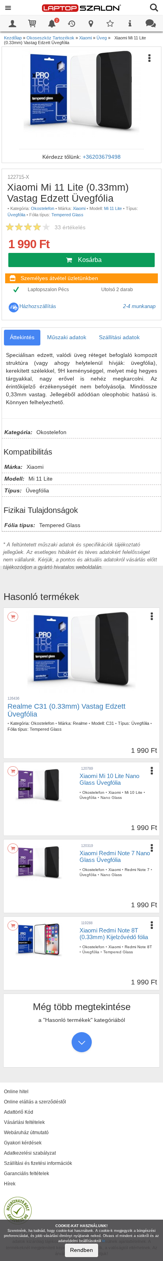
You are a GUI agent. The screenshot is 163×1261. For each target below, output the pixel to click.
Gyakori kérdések (23, 1143)
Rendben (81, 1250)
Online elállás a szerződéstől (35, 1102)
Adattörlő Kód (18, 1112)
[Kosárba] (13, 617)
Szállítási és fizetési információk (38, 1163)
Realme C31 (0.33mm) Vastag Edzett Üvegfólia (66, 710)
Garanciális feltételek (26, 1173)
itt (103, 1241)
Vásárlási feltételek (24, 1122)
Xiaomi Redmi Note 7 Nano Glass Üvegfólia (115, 856)
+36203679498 (102, 157)
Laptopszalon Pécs (48, 289)
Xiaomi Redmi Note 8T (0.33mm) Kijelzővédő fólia (114, 933)
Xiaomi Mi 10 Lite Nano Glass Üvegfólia (109, 779)
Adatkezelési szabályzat (30, 1153)
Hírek (9, 1184)
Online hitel (16, 1091)
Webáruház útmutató (26, 1132)
